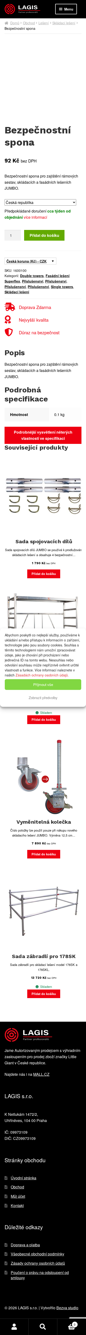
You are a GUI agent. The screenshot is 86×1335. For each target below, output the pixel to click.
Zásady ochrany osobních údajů (38, 1263)
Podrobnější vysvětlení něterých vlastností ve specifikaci (43, 435)
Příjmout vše (43, 684)
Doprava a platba (25, 1245)
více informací (35, 217)
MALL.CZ (41, 1074)
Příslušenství (32, 281)
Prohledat (43, 1327)
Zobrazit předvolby (43, 697)
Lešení (43, 22)
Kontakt (17, 1205)
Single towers (62, 286)
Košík (66, 1322)
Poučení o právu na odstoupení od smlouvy (40, 1275)
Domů (14, 22)
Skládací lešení (63, 22)
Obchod (29, 22)
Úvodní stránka (23, 1178)
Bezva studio (67, 1307)
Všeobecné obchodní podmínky (37, 1254)
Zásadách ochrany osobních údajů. (42, 674)
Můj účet (18, 1196)
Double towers (32, 275)
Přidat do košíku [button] (44, 574)
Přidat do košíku (44, 235)
